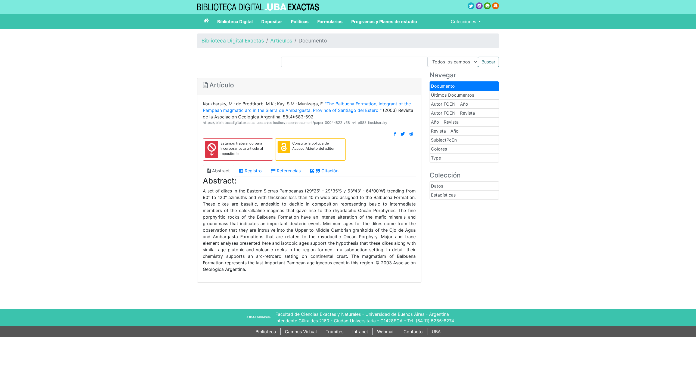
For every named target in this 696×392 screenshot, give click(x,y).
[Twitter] (402, 134)
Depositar (271, 21)
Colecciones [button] (464, 21)
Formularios (330, 21)
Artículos (281, 40)
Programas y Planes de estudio (384, 21)
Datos (437, 186)
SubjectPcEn (444, 140)
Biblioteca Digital (235, 21)
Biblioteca (266, 331)
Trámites (334, 331)
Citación (329, 170)
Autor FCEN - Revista (453, 113)
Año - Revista (445, 122)
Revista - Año (445, 131)
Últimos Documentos (452, 95)
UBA (436, 331)
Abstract (220, 170)
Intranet (360, 331)
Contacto (413, 331)
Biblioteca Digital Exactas (232, 40)
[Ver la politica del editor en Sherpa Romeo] (284, 147)
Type (436, 158)
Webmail (385, 331)
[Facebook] (395, 134)
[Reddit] (411, 134)
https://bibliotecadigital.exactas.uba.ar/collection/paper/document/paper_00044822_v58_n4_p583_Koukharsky (295, 123)
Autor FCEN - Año (449, 104)
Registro (252, 170)
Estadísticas (443, 195)
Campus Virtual (301, 331)
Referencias (288, 170)
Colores (439, 149)
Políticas (300, 21)
